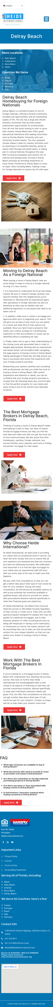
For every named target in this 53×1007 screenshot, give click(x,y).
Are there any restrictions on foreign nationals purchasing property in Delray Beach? (25, 779)
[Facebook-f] (3, 842)
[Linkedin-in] (8, 842)
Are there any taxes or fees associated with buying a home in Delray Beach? (24, 786)
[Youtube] (12, 842)
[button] (25, 765)
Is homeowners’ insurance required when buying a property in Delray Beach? (23, 793)
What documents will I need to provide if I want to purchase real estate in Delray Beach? (26, 772)
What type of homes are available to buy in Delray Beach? (23, 766)
